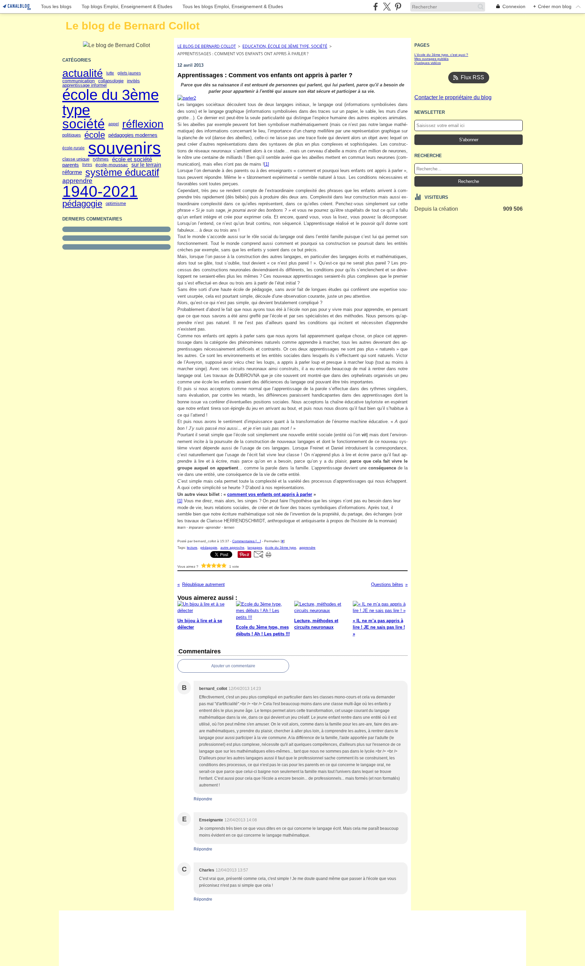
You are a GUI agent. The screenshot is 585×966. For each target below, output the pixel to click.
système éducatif (122, 172)
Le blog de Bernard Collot (206, 46)
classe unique (75, 159)
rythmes (101, 159)
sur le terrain (146, 165)
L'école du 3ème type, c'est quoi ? (441, 55)
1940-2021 (100, 192)
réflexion (143, 124)
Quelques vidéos (427, 63)
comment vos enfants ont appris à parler (269, 494)
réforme (72, 172)
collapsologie (111, 81)
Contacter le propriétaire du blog (453, 97)
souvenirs (124, 148)
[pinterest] (398, 6)
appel (113, 124)
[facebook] (375, 6)
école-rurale (73, 148)
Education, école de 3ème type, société (284, 46)
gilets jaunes (129, 73)
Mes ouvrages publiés (431, 59)
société (83, 124)
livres (87, 165)
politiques (71, 135)
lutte (110, 73)
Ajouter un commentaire (233, 666)
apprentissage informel (84, 85)
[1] (266, 164)
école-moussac (111, 164)
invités (133, 81)
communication (78, 81)
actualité (82, 73)
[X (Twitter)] (387, 6)
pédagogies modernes (132, 135)
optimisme (116, 204)
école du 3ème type (110, 102)
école (94, 135)
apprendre (77, 180)
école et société (132, 159)
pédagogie (82, 204)
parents (70, 164)
